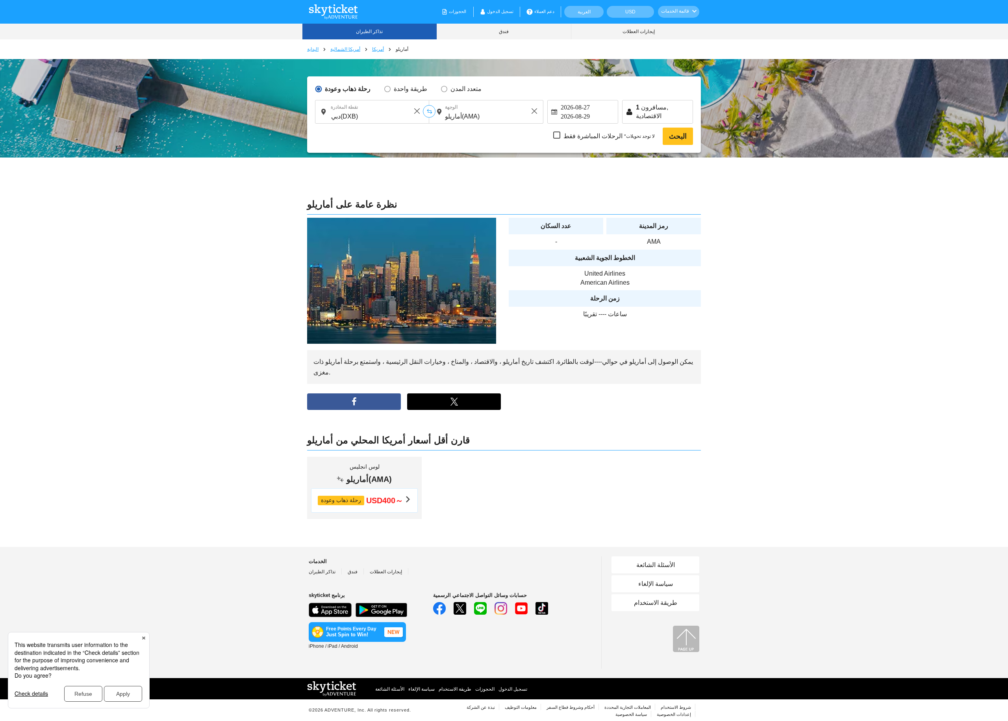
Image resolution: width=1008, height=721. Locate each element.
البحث (678, 136)
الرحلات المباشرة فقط (609, 136)
